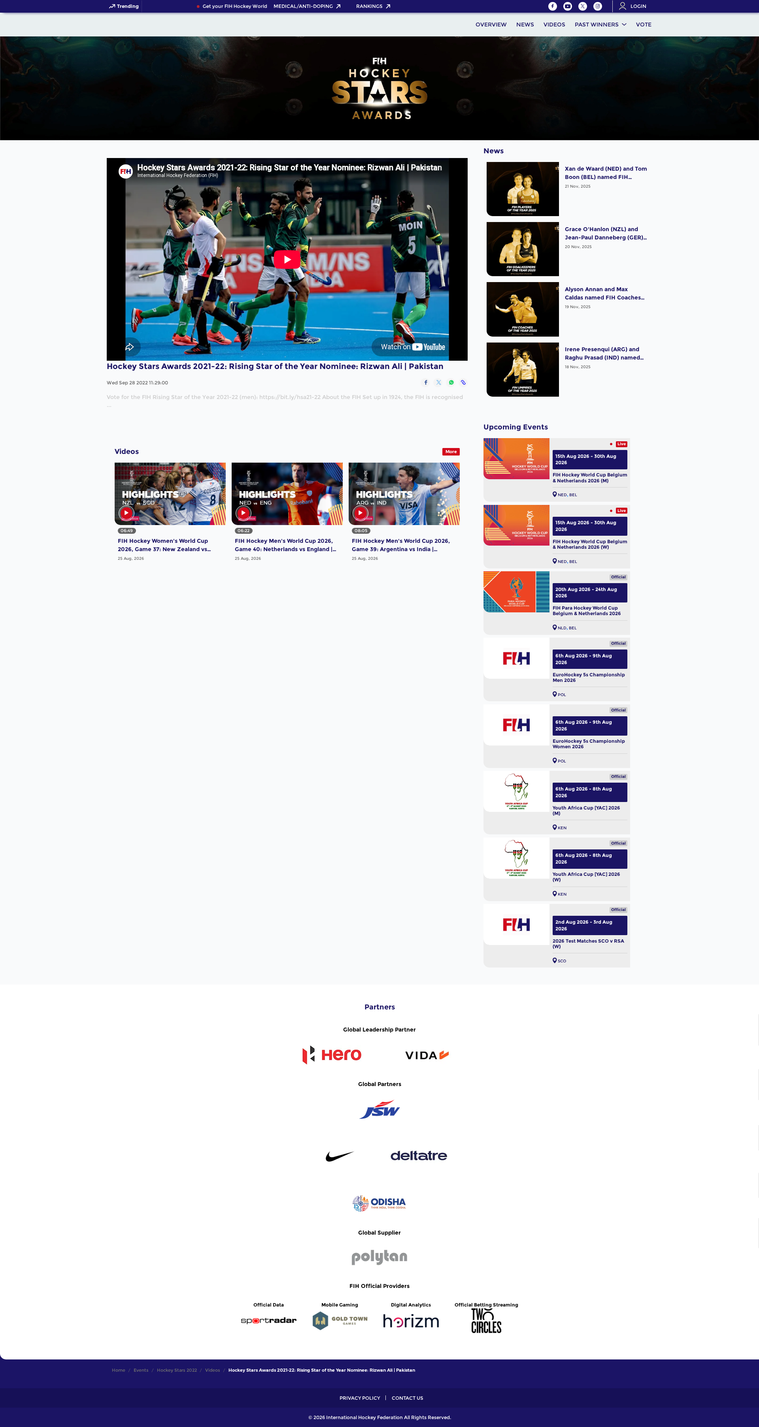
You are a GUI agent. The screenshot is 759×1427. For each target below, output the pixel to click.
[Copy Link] (463, 382)
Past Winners (597, 24)
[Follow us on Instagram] (597, 6)
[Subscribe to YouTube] (567, 6)
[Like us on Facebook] (552, 6)
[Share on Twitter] (437, 382)
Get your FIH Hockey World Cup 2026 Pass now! (234, 6)
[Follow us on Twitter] (582, 6)
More (451, 451)
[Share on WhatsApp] (450, 382)
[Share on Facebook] (425, 382)
